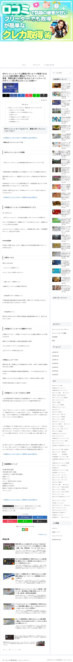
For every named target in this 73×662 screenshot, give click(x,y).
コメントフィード (57, 536)
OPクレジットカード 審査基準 (22, 506)
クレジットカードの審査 (8, 506)
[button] (43, 95)
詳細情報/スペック (15, 121)
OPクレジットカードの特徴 (17, 110)
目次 (23, 104)
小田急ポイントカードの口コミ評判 (19, 119)
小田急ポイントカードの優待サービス (20, 117)
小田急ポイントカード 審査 (9, 510)
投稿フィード (56, 532)
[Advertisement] (36, 52)
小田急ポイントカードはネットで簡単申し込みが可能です (20, 137)
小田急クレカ (6, 508)
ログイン (54, 528)
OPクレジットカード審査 (35, 506)
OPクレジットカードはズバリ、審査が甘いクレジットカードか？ (25, 107)
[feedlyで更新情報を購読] (23, 529)
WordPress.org (56, 539)
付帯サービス (13, 114)
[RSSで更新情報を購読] (26, 529)
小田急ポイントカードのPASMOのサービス (21, 112)
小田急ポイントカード (31, 508)
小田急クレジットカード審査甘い (17, 508)
